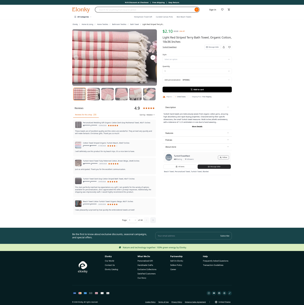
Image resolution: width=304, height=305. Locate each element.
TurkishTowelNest (182, 156)
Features (169, 133)
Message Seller (214, 47)
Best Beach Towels (184, 17)
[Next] (153, 220)
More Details (197, 126)
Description (170, 107)
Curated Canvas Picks (164, 17)
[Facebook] (219, 293)
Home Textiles (102, 24)
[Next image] (152, 57)
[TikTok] (230, 293)
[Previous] (146, 220)
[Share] (223, 47)
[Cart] (229, 9)
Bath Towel (134, 24)
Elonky (75, 24)
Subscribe (224, 235)
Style (165, 54)
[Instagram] (209, 293)
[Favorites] (222, 9)
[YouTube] (214, 293)
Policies (168, 140)
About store (170, 147)
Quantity (166, 66)
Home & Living (87, 24)
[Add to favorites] (229, 47)
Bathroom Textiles (119, 24)
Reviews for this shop (85, 114)
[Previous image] (76, 57)
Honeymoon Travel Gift (143, 17)
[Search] (197, 9)
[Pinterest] (224, 293)
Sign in (212, 9)
